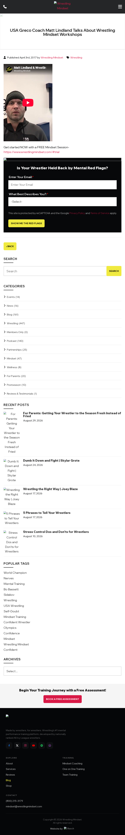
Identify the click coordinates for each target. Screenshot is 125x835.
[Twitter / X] (17, 745)
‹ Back (10, 246)
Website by (56, 828)
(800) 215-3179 (14, 800)
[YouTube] (33, 745)
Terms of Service (99, 213)
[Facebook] (9, 745)
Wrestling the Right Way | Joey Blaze (50, 489)
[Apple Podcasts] (50, 745)
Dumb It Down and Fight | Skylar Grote (51, 460)
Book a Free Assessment (62, 699)
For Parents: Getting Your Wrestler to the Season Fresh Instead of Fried (72, 415)
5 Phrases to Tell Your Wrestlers (46, 512)
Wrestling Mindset (52, 57)
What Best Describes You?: (28, 194)
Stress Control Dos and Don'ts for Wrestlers (56, 531)
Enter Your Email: (21, 177)
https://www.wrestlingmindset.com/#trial (31, 152)
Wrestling (76, 57)
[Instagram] (25, 745)
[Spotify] (41, 745)
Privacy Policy (77, 213)
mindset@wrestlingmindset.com (24, 806)
